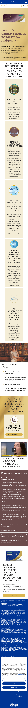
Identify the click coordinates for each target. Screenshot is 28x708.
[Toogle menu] (26, 2)
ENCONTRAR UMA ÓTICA (14, 434)
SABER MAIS (14, 595)
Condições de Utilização (20, 695)
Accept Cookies (14, 687)
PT (1, 1)
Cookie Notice (21, 674)
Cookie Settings (14, 679)
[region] (14, 674)
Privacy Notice (5, 675)
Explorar (25, 5)
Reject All (14, 683)
